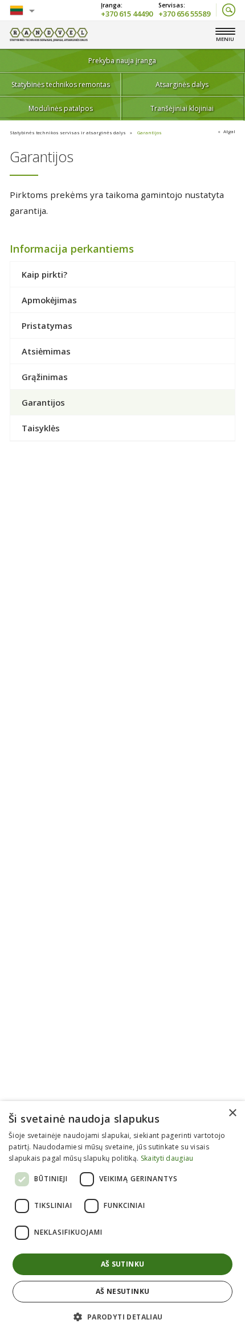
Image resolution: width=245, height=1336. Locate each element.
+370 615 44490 (127, 13)
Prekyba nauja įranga (122, 60)
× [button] (232, 1113)
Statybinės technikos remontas (60, 84)
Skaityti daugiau (167, 1158)
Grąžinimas (45, 376)
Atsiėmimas (46, 351)
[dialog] (122, 1218)
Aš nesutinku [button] (123, 1291)
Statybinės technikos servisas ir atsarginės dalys (68, 132)
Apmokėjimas (49, 300)
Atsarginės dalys (182, 84)
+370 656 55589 (184, 13)
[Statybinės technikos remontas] (49, 35)
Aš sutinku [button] (123, 1264)
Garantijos (149, 132)
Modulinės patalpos (60, 108)
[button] (122, 1316)
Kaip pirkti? (44, 274)
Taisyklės (41, 428)
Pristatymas (47, 325)
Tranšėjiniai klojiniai (182, 108)
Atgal (229, 131)
